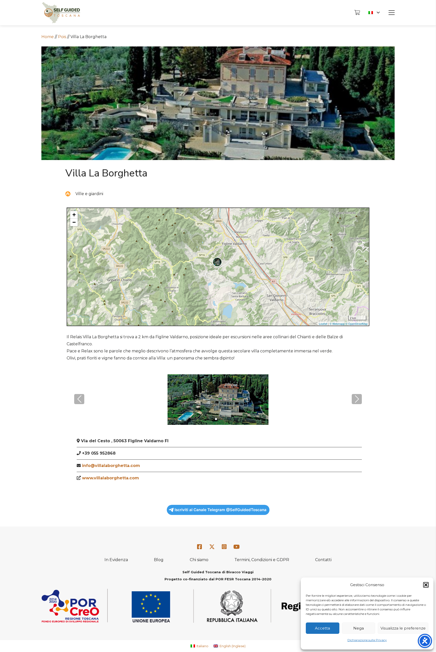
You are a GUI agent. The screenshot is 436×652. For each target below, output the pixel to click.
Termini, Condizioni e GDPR (261, 559)
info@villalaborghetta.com (111, 465)
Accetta (322, 628)
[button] (425, 584)
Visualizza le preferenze (403, 628)
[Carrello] (357, 12)
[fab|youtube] (236, 547)
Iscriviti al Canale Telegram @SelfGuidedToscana (220, 509)
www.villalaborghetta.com (110, 478)
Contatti (323, 559)
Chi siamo (199, 559)
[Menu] (391, 12)
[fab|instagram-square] (224, 547)
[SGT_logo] (60, 12)
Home (47, 36)
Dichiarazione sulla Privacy (367, 640)
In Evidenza (116, 559)
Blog (159, 559)
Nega (358, 628)
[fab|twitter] (212, 547)
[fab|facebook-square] (199, 547)
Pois (62, 36)
